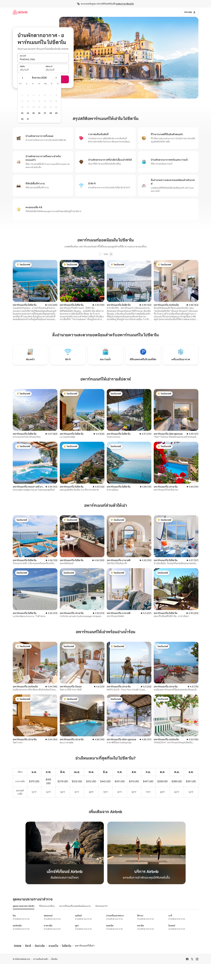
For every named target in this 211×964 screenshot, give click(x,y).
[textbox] (30, 70)
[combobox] (43, 59)
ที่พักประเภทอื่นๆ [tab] (47, 906)
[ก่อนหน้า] (100, 254)
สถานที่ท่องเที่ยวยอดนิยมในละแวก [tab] (75, 906)
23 (22, 113)
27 (45, 113)
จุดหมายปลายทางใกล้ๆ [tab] (23, 906)
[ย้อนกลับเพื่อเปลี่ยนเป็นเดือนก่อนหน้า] (22, 78)
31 (28, 119)
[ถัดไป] (111, 254)
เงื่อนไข (54, 959)
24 (28, 113)
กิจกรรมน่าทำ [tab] (101, 906)
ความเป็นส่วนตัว (40, 959)
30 (22, 119)
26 (39, 113)
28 (50, 113)
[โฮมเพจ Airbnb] (20, 12)
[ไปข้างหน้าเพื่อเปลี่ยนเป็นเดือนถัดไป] (56, 78)
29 (56, 113)
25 (33, 113)
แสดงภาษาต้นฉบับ (125, 3)
